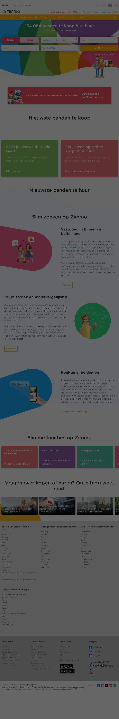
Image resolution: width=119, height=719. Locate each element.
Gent (3, 542)
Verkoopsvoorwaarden (77, 687)
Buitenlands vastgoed (21, 5)
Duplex (4, 605)
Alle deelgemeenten (43, 689)
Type (84, 40)
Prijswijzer (81, 17)
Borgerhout (6, 553)
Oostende (5, 567)
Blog (115, 17)
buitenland (71, 247)
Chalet (4, 603)
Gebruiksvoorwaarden (10, 687)
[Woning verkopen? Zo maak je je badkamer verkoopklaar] (95, 506)
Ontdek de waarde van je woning (56, 462)
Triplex (4, 619)
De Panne (5, 556)
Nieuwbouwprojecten (28, 17)
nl (115, 5)
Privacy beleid (37, 687)
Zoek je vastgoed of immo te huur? (59, 526)
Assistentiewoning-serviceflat (14, 594)
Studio (4, 616)
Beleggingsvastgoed (65, 17)
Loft (3, 611)
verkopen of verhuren (82, 269)
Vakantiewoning (8, 622)
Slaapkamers (48, 48)
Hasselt (4, 545)
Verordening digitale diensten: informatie (17, 689)
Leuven (4, 548)
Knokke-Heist (7, 562)
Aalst (3, 551)
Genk (3, 559)
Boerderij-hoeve (8, 597)
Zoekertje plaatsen (60, 12)
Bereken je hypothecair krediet (92, 462)
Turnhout (5, 570)
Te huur (13, 17)
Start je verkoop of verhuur (80, 171)
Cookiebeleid (25, 687)
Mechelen (5, 564)
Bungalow (5, 600)
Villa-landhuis (7, 625)
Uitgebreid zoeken (104, 54)
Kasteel (4, 608)
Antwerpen (6, 534)
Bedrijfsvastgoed (47, 17)
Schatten (11, 348)
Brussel (4, 540)
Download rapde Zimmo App (91, 95)
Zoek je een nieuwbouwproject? (97, 526)
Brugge (4, 537)
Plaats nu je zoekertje (16, 464)
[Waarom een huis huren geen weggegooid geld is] (19, 506)
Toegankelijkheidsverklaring (63, 689)
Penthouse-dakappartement (13, 614)
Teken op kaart (14, 171)
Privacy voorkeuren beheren (55, 687)
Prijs (5, 48)
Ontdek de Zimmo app (75, 411)
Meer (76, 12)
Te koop (4, 17)
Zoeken (99, 48)
